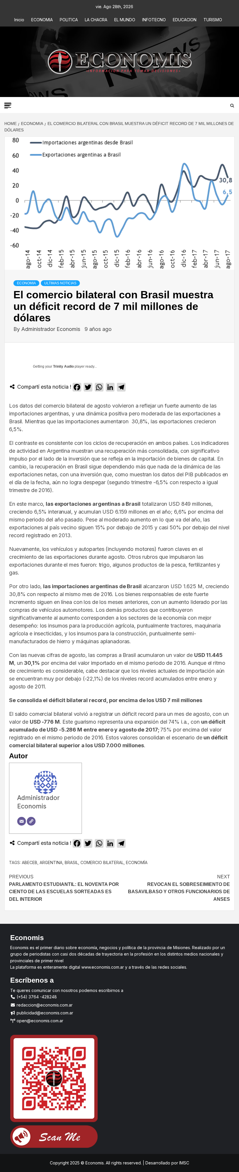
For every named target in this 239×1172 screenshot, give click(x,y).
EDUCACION (184, 19)
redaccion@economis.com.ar (44, 1004)
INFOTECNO (154, 19)
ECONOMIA (42, 19)
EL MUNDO (124, 19)
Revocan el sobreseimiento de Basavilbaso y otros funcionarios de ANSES (179, 888)
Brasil (71, 862)
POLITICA (69, 19)
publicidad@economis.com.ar (44, 1012)
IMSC (183, 1162)
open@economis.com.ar (39, 1020)
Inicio (19, 19)
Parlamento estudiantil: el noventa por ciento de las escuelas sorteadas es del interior (64, 888)
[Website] (31, 821)
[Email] (21, 821)
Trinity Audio (63, 366)
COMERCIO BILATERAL (102, 862)
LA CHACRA (96, 19)
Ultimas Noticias (60, 283)
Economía (136, 862)
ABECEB (29, 862)
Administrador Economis (51, 329)
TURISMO (212, 19)
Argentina (51, 862)
